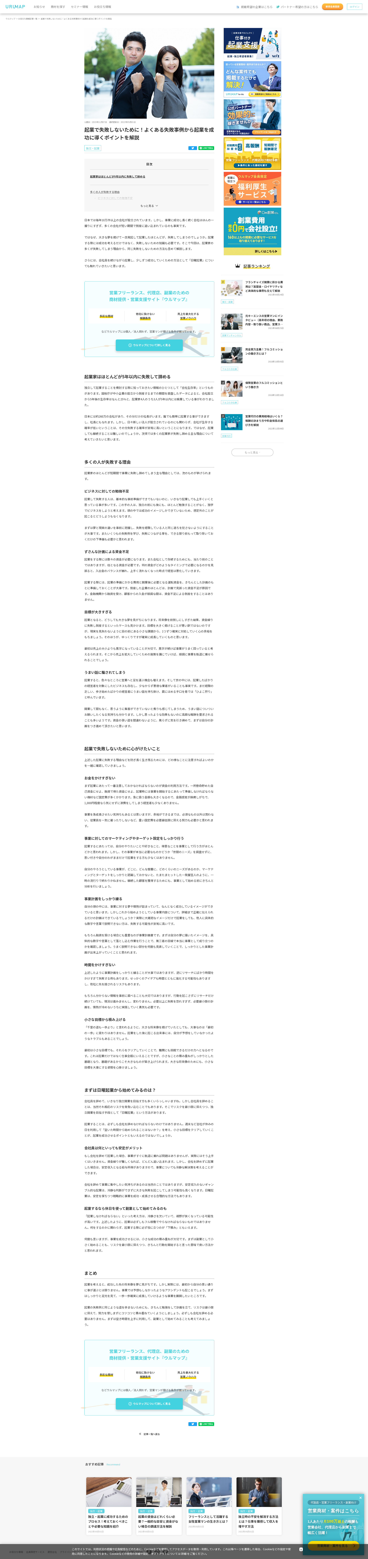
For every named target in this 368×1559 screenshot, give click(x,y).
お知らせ (39, 7)
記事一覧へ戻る (151, 1434)
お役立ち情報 (102, 7)
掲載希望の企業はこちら (256, 7)
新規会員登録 (332, 6)
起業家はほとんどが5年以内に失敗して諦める (117, 176)
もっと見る (147, 206)
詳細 (183, 1554)
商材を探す (58, 7)
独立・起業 (96, 1511)
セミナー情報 (79, 7)
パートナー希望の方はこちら (299, 7)
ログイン (354, 6)
